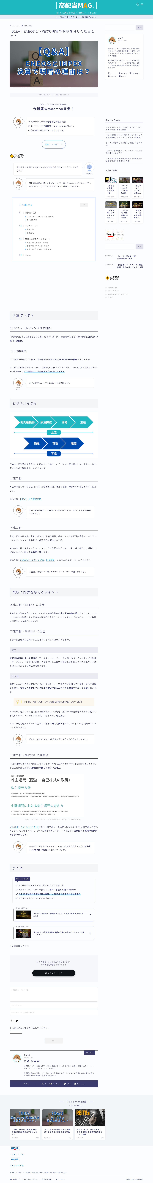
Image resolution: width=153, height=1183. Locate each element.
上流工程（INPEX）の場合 (37, 242)
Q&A (25, 26)
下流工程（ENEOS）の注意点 (39, 249)
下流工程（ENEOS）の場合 (38, 246)
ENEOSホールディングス (32, 559)
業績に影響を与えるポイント (37, 238)
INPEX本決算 (32, 220)
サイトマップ (60, 1179)
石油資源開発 (34, 498)
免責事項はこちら (20, 945)
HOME (12, 1172)
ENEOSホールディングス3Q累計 (40, 216)
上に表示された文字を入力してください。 (30, 1027)
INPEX (23, 498)
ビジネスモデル (32, 225)
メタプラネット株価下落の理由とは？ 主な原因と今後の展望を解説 (123, 128)
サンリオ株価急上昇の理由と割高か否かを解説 (124, 144)
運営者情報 (13, 1179)
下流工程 (30, 233)
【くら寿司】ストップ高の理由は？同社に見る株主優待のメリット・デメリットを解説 (124, 136)
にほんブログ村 (17, 1154)
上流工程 (30, 229)
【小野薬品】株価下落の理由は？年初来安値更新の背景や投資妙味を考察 (124, 159)
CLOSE (84, 204)
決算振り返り (31, 212)
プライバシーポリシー (30, 1179)
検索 (139, 27)
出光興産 (50, 559)
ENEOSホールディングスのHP (24, 826)
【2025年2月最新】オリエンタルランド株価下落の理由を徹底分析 (124, 151)
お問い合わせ (47, 1179)
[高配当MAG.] (76, 5)
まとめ (28, 255)
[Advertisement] (54, 285)
